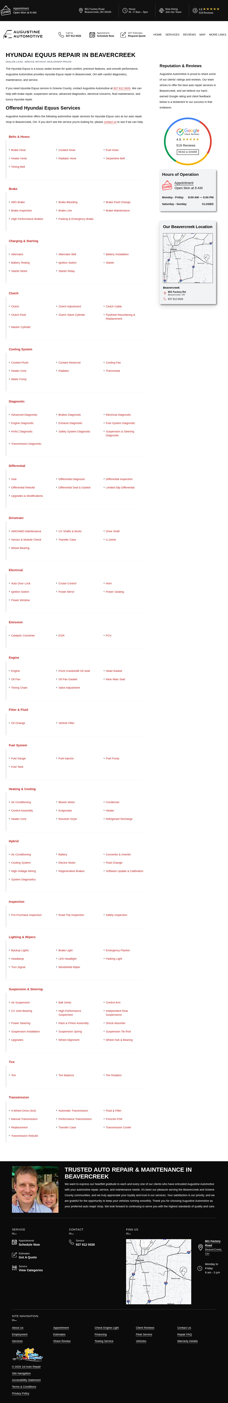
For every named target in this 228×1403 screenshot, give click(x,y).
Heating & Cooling (22, 789)
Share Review (62, 1341)
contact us (110, 122)
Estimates (59, 1334)
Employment (19, 1334)
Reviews (189, 34)
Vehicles (141, 1341)
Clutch (13, 293)
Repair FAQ (184, 1334)
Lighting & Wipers (22, 937)
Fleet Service (144, 1334)
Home (157, 34)
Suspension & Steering (26, 989)
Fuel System (18, 745)
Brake (13, 189)
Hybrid (14, 841)
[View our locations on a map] (158, 1271)
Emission (16, 622)
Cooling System (20, 349)
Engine (14, 657)
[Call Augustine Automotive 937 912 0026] (94, 1242)
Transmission (19, 1097)
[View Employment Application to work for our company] (169, 10)
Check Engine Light (107, 1327)
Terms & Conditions (24, 1386)
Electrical (16, 570)
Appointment (21, 8)
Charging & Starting (23, 241)
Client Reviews (145, 1327)
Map (202, 34)
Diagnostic (17, 401)
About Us (17, 1327)
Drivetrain (16, 518)
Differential (17, 466)
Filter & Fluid (18, 709)
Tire (12, 1062)
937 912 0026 (121, 88)
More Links (217, 34)
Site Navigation (21, 1373)
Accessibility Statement (26, 1380)
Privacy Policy (20, 1393)
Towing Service (104, 1341)
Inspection (16, 901)
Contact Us (184, 1327)
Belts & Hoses (19, 136)
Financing (101, 1334)
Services (172, 34)
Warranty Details (187, 1341)
